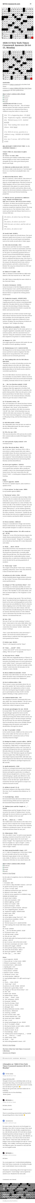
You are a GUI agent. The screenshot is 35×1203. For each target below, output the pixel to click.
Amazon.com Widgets (9, 1053)
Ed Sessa (23, 1058)
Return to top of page (9, 873)
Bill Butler (17, 1058)
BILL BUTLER (7, 146)
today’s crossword (15, 84)
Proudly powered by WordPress (10, 1201)
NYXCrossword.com (11, 4)
